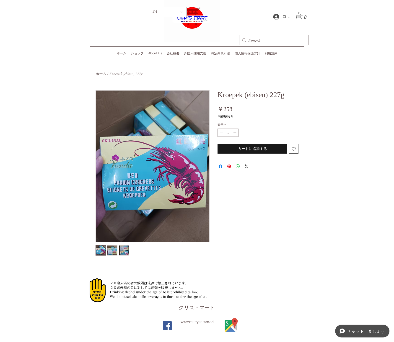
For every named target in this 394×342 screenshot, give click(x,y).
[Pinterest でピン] (229, 166)
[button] (303, 15)
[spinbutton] (228, 133)
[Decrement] (221, 133)
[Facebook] (167, 325)
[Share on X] (246, 166)
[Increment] (235, 133)
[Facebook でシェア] (220, 166)
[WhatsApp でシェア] (238, 166)
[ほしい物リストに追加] (293, 149)
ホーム (101, 74)
